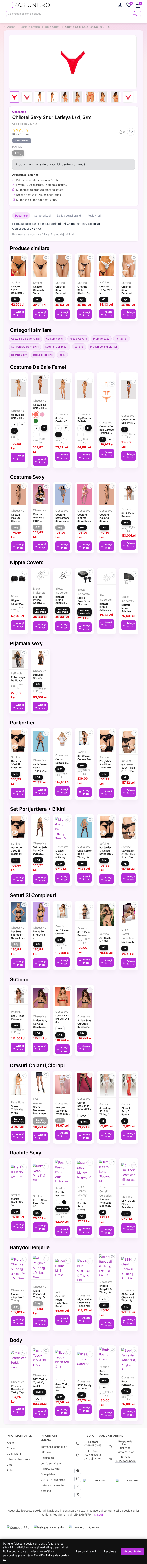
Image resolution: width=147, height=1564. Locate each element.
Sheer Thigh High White (17, 1109)
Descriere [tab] (21, 215)
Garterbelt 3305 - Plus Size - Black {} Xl (128, 769)
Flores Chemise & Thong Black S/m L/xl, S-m (17, 1300)
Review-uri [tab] (94, 215)
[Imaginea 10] (128, 97)
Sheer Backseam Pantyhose (39, 1110)
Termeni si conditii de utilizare (54, 1449)
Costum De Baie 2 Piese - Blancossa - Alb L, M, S (18, 419)
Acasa (11, 1442)
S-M (15, 527)
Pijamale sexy (101, 338)
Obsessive (19, 111)
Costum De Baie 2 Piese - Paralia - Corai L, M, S (106, 433)
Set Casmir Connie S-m (84, 757)
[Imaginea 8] (102, 97)
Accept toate (132, 1551)
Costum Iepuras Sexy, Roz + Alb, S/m (84, 519)
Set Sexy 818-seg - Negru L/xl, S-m (17, 936)
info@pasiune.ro (125, 1460)
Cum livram (14, 1453)
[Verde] (35, 420)
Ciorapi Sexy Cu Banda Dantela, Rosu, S (126, 1114)
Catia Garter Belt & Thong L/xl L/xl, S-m (40, 769)
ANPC (10, 1470)
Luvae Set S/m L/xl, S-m (40, 934)
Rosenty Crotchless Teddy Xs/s (17, 1389)
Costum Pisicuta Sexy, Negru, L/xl (105, 519)
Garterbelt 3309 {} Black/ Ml (17, 764)
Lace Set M (128, 941)
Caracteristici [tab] (42, 215)
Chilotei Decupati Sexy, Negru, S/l (39, 291)
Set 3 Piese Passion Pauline (84, 935)
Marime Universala (40, 610)
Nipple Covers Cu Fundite (17, 603)
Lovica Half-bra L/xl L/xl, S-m (62, 1018)
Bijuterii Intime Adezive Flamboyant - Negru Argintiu (128, 612)
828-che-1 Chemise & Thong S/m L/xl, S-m (128, 1299)
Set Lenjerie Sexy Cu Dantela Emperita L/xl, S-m (40, 853)
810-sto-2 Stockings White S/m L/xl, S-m (61, 1112)
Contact (12, 1448)
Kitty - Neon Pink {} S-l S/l (40, 1203)
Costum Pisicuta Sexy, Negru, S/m (18, 519)
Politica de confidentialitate (51, 1460)
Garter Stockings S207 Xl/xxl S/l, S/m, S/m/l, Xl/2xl (84, 1109)
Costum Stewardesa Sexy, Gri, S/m (62, 519)
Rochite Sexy (19, 354)
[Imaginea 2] (27, 97)
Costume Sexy (54, 338)
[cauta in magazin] (134, 13)
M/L (104, 299)
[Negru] (64, 1202)
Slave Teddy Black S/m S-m (62, 1387)
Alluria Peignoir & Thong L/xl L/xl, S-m (39, 1295)
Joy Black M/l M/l (105, 939)
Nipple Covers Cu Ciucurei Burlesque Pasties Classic (83, 605)
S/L (15, 299)
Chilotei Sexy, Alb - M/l (105, 289)
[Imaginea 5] (64, 97)
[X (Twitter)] (77, 1495)
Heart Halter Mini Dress (61, 1303)
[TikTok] (77, 1487)
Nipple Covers (78, 338)
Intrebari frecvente (18, 1459)
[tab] (120, 5)
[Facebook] (77, 1471)
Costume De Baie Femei (25, 338)
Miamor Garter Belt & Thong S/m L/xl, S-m (62, 857)
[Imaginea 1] (14, 97)
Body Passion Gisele (104, 1374)
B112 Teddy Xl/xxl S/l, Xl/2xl (40, 1382)
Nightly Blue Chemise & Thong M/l (84, 1302)
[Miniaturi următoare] (134, 97)
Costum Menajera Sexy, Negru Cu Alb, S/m (39, 521)
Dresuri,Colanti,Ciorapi (103, 346)
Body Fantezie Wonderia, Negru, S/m (128, 1386)
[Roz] (42, 414)
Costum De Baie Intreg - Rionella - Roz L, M (128, 424)
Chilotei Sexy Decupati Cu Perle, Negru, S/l (61, 293)
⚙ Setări (99, 1514)
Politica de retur (50, 1468)
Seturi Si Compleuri (56, 346)
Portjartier (121, 338)
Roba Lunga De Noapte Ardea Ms (18, 680)
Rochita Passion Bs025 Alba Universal (62, 1197)
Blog (9, 1464)
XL (125, 777)
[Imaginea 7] (90, 97)
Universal (62, 1208)
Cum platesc (48, 1474)
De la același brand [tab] (69, 215)
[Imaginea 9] (115, 97)
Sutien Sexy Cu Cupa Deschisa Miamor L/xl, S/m (40, 1027)
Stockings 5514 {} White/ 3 (105, 1111)
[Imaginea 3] (39, 97)
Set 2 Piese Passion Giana (128, 516)
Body (62, 354)
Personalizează (86, 1551)
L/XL (18, 153)
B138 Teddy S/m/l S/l (84, 1387)
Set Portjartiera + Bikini (25, 346)
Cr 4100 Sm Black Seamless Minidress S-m (128, 1207)
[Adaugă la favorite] (131, 132)
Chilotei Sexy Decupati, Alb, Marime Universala (128, 293)
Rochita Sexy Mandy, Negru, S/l (83, 1208)
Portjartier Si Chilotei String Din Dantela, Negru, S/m (106, 767)
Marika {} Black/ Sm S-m (17, 1202)
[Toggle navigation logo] (9, 5)
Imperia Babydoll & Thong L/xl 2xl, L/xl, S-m (105, 1292)
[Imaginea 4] (52, 97)
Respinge (110, 1551)
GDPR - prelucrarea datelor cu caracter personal (53, 1485)
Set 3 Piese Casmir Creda (62, 933)
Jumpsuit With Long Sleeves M (105, 1202)
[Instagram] (77, 1479)
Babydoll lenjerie (43, 354)
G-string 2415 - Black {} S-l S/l (83, 291)
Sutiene (79, 346)
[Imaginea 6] (77, 97)
